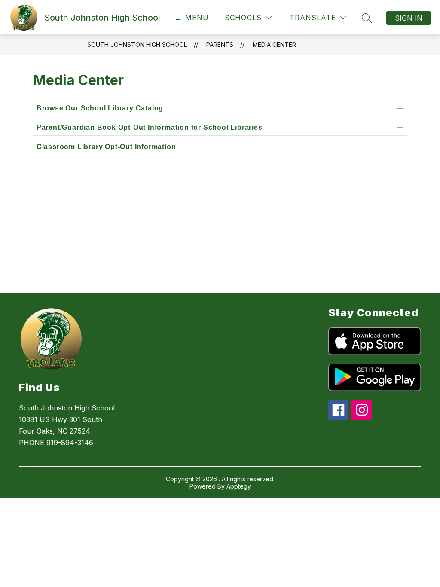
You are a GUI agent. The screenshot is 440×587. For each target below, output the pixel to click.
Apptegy (238, 486)
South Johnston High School (137, 44)
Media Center (274, 44)
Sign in (408, 18)
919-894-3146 (69, 442)
